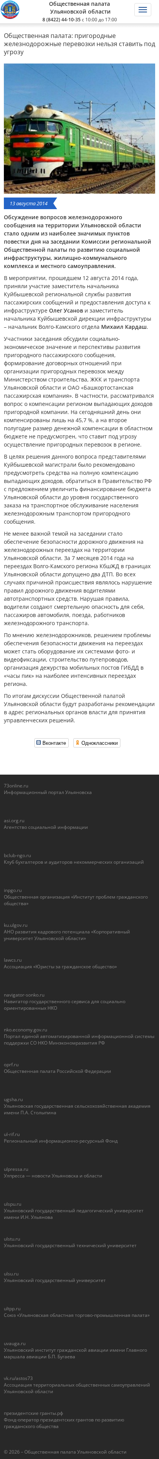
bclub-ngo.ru (17, 855)
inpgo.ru (13, 890)
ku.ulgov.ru (15, 925)
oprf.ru (11, 1064)
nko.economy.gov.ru (25, 1029)
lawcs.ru (13, 960)
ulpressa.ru (16, 1169)
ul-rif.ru (12, 1134)
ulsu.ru (11, 1273)
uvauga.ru (14, 1343)
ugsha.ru (13, 1099)
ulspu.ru (12, 1204)
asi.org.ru (14, 820)
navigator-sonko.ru (24, 995)
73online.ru (16, 785)
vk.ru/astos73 (18, 1378)
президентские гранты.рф (33, 1413)
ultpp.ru (12, 1308)
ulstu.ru (12, 1239)
